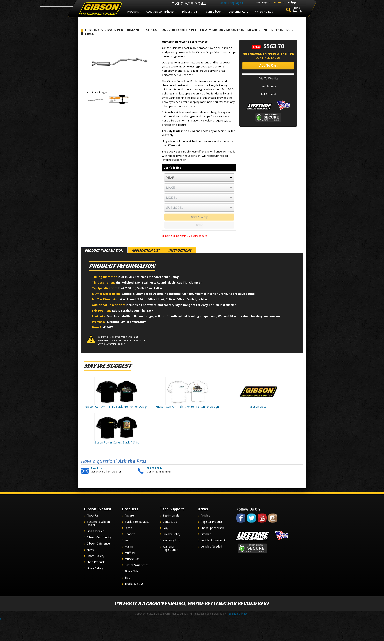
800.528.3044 (190, 3)
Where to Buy (264, 11)
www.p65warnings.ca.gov (111, 343)
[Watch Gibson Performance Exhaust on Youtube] (262, 523)
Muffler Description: (106, 294)
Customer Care (238, 11)
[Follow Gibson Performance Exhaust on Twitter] (251, 523)
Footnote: (99, 316)
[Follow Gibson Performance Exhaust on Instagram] (272, 523)
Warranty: (99, 322)
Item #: (97, 327)
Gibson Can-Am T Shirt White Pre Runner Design (187, 406)
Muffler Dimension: (106, 299)
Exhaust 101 (189, 11)
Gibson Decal (258, 406)
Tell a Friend (268, 94)
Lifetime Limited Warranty (126, 322)
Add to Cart (268, 65)
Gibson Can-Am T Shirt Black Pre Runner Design (116, 406)
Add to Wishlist (268, 78)
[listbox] (199, 178)
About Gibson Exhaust (160, 11)
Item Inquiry (268, 86)
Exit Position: (102, 310)
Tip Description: (104, 282)
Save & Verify (199, 217)
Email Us (96, 468)
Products (133, 11)
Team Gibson (213, 11)
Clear (199, 225)
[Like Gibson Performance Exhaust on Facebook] (240, 523)
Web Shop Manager (237, 613)
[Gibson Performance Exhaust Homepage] (100, 9)
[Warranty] (259, 110)
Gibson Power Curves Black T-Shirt (116, 442)
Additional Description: (109, 305)
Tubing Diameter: (105, 277)
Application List (146, 250)
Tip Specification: (105, 288)
